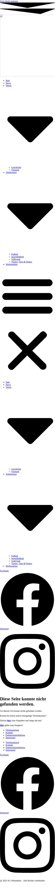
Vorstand (15, 170)
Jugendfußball (17, 257)
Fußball (14, 254)
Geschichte (16, 167)
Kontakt (9, 732)
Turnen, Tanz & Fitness (21, 262)
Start (8, 80)
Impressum (10, 737)
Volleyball (15, 259)
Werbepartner (12, 264)
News (8, 83)
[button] (27, 323)
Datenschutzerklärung (15, 735)
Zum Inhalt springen (9, 1)
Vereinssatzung (12, 730)
